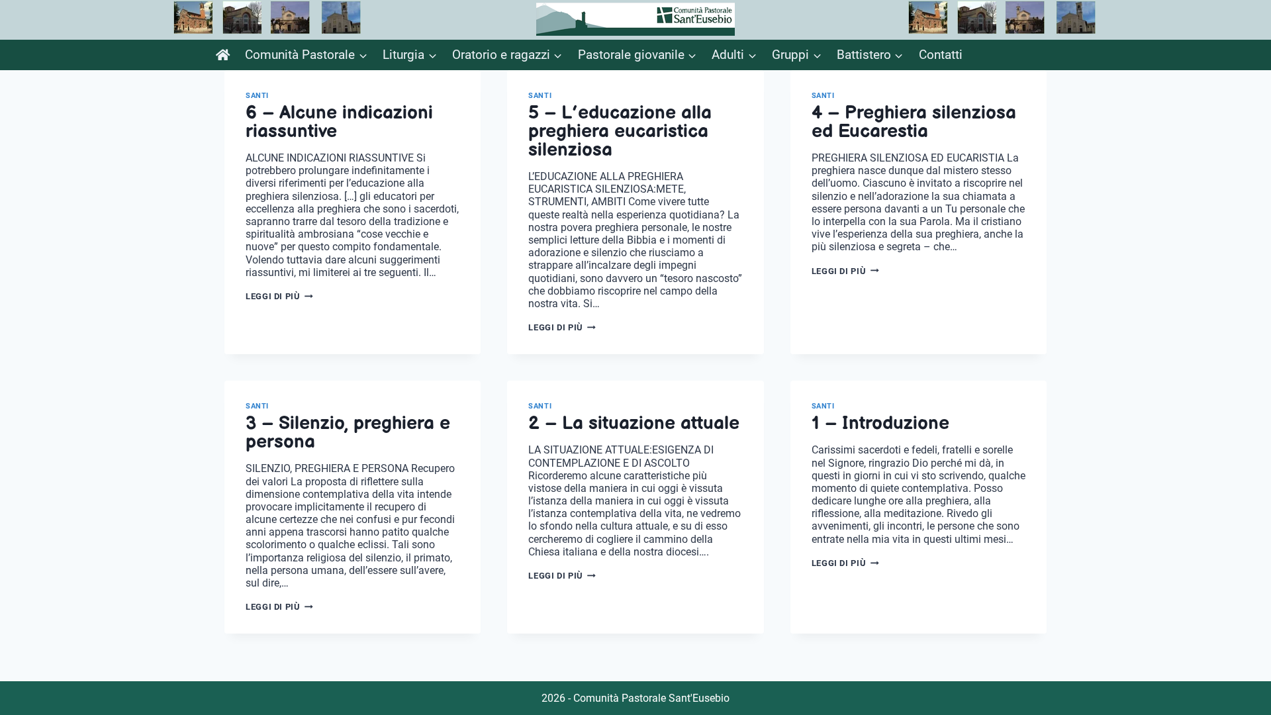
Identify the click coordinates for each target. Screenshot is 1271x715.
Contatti (941, 54)
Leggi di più (279, 296)
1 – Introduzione (880, 423)
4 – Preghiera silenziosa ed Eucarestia (914, 122)
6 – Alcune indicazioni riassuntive (339, 122)
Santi (257, 95)
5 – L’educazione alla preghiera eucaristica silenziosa (620, 131)
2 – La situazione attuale (633, 423)
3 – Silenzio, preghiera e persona (348, 432)
